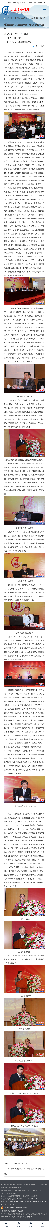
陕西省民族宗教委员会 (32, 1184)
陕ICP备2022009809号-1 (10, 1202)
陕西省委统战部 (16, 1184)
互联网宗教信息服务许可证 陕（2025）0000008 (19, 1199)
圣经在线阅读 (12, 3)
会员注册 (41, 3)
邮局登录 (4, 1217)
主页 (16, 18)
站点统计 (28, 1217)
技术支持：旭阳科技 (16, 1217)
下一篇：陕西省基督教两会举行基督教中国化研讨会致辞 (24, 1171)
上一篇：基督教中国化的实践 (15, 1164)
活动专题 (25, 18)
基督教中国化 (38, 18)
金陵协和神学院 (15, 1187)
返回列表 (40, 46)
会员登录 (32, 3)
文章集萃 (23, 3)
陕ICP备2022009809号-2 (29, 1202)
